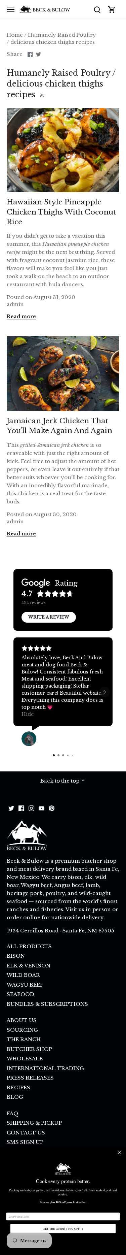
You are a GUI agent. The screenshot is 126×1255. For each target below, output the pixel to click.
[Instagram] (31, 808)
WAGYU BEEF (25, 985)
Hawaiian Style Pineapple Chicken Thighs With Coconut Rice (61, 212)
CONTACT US (26, 1132)
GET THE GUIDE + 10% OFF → (63, 1229)
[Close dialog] (120, 1152)
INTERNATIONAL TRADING (45, 1068)
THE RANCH (24, 1039)
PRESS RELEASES (30, 1078)
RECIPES (18, 1087)
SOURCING (22, 1030)
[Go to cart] (112, 9)
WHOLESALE (25, 1058)
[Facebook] (21, 808)
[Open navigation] (10, 9)
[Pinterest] (51, 808)
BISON (16, 956)
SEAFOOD (20, 994)
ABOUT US (22, 1020)
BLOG (15, 1097)
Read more (21, 316)
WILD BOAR (23, 975)
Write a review (48, 617)
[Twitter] (11, 808)
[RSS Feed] (41, 94)
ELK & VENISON (28, 965)
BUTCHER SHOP (29, 1049)
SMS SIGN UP (25, 1142)
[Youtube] (41, 808)
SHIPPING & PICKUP (34, 1123)
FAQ (12, 1113)
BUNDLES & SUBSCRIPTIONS (47, 1004)
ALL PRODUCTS (29, 946)
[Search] (97, 9)
